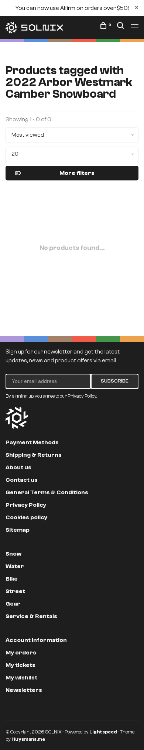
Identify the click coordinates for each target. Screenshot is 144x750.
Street (15, 591)
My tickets (20, 665)
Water (15, 566)
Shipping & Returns (34, 455)
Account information (36, 640)
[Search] (121, 27)
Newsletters (24, 690)
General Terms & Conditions (47, 492)
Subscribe (114, 381)
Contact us (22, 480)
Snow (13, 553)
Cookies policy (26, 517)
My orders (21, 652)
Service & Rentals (31, 616)
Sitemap (18, 530)
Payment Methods (32, 442)
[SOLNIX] (17, 418)
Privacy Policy (26, 505)
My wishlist (21, 677)
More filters (77, 173)
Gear (13, 603)
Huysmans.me (28, 739)
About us (18, 467)
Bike (12, 578)
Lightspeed (103, 732)
